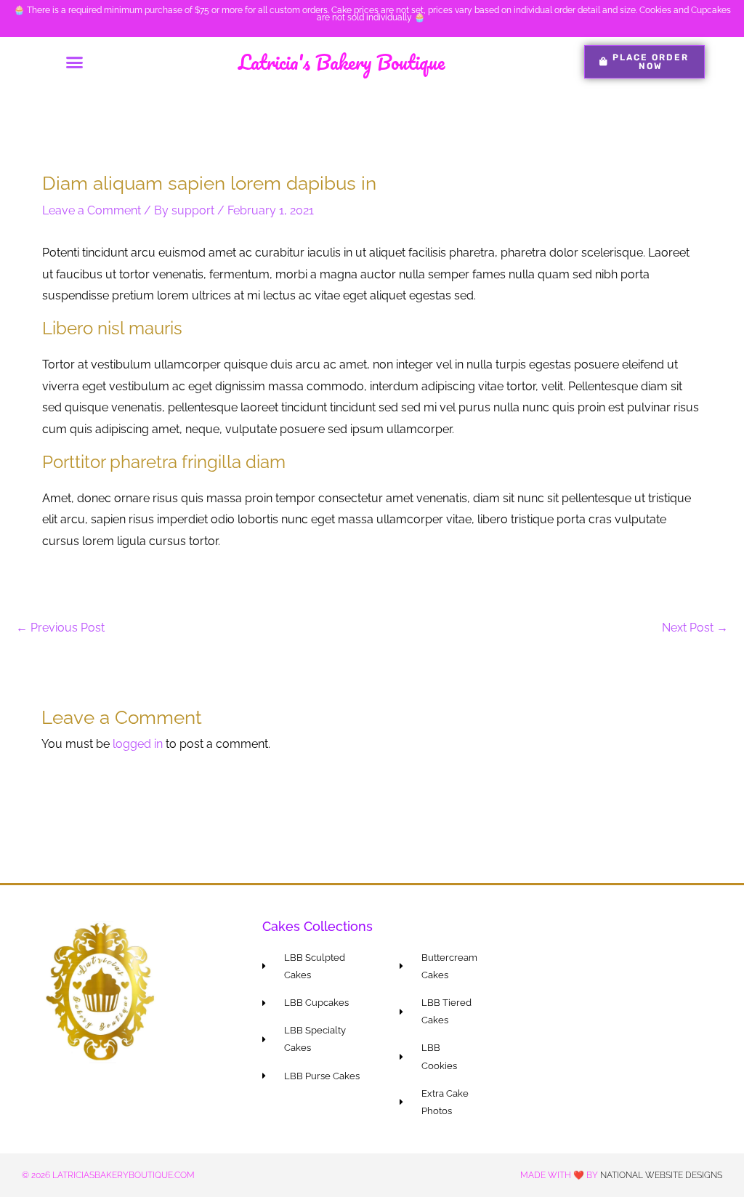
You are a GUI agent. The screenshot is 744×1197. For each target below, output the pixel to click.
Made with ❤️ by (560, 1175)
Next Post (695, 627)
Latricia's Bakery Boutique (341, 62)
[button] (74, 62)
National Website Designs (661, 1175)
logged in (138, 744)
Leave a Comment (91, 210)
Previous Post (60, 627)
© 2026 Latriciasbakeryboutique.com (108, 1175)
